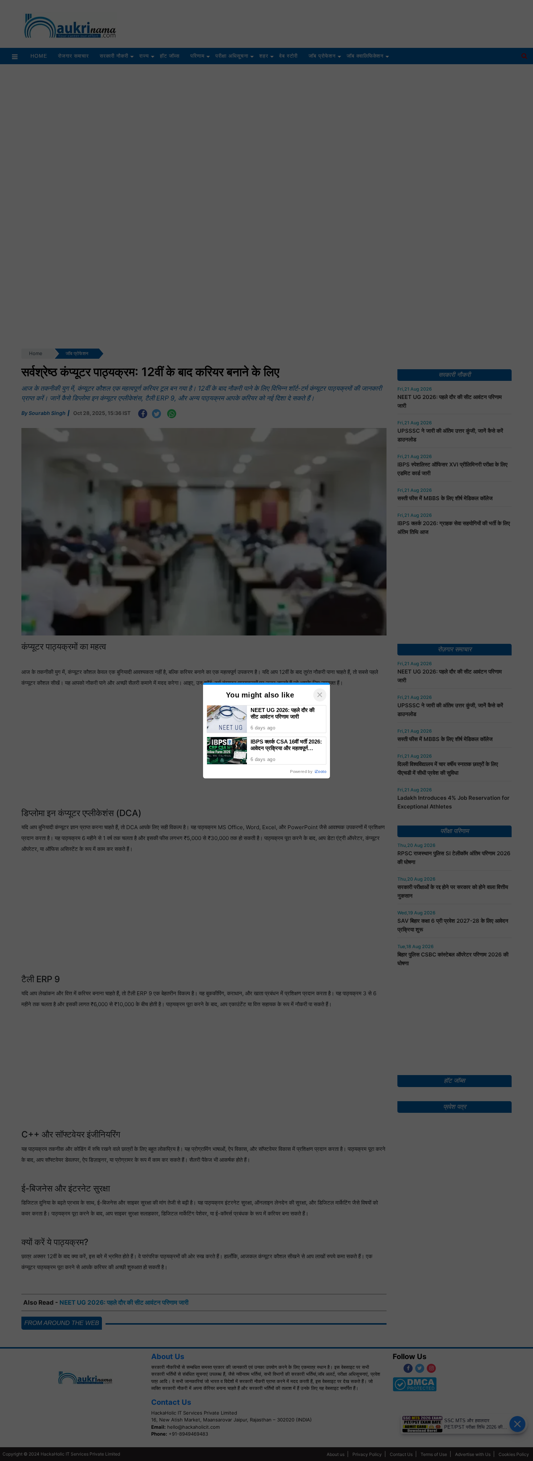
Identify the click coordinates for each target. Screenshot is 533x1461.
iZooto (320, 771)
